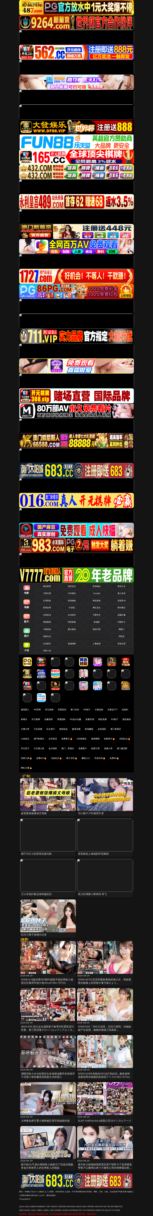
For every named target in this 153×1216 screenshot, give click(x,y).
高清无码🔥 (99, 758)
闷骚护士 (122, 622)
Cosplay (96, 593)
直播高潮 (89, 719)
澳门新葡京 (115, 729)
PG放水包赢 (75, 719)
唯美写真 (97, 629)
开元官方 (25, 748)
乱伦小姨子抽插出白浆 (34, 934)
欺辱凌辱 (47, 607)
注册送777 (112, 709)
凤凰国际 (61, 719)
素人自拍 (122, 593)
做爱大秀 (95, 748)
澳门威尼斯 (122, 748)
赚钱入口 (86, 758)
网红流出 (97, 607)
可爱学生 (97, 615)
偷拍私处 (63, 729)
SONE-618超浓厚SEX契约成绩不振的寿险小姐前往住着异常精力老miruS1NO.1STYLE (47, 981)
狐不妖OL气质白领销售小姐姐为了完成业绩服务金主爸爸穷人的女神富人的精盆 (47, 1166)
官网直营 (62, 709)
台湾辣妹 (47, 600)
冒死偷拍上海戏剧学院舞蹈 (93, 853)
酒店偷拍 (126, 719)
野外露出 (122, 607)
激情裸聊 (95, 738)
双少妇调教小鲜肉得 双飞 (92, 894)
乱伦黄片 (50, 729)
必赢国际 (48, 719)
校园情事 (72, 643)
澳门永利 (75, 709)
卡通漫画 (47, 629)
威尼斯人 (25, 709)
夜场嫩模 (89, 729)
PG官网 (37, 709)
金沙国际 (53, 748)
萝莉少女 (122, 586)
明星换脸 (72, 622)
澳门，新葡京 (67, 748)
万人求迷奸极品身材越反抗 (36, 894)
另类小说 (47, 650)
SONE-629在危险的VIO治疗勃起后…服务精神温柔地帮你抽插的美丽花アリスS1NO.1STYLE (104, 1075)
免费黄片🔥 (109, 738)
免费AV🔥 (114, 758)
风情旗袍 (47, 622)
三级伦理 (47, 593)
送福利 (125, 709)
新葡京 (24, 719)
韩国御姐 (72, 600)
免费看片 (82, 748)
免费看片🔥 (66, 738)
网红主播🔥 (26, 767)
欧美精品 (97, 586)
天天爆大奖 (39, 748)
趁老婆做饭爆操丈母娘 (34, 813)
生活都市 (47, 643)
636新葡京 (82, 738)
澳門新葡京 (39, 738)
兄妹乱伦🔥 (56, 758)
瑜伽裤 (97, 622)
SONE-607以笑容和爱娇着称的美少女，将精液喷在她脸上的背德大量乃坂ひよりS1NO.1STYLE (104, 983)
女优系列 (72, 615)
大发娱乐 (25, 738)
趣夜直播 (76, 729)
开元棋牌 (49, 709)
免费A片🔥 (41, 758)
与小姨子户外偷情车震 (91, 813)
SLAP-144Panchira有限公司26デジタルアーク (104, 1120)
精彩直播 (102, 719)
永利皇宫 (53, 738)
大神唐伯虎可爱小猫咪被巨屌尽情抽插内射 (45, 1120)
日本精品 (72, 593)
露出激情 (72, 629)
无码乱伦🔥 (124, 738)
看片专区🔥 (71, 758)
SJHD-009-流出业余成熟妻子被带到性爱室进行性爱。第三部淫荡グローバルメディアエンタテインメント (48, 1030)
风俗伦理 (122, 643)
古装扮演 (47, 615)
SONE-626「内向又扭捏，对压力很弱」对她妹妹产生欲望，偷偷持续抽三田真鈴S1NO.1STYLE (104, 1030)
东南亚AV (121, 600)
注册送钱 (99, 709)
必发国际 (102, 729)
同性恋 (121, 636)
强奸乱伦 (72, 586)
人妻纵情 (97, 643)
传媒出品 (47, 636)
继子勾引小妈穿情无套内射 (36, 853)
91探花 (72, 607)
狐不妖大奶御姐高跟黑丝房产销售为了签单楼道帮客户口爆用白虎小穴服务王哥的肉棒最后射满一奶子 (105, 1168)
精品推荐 (47, 586)
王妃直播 (38, 729)
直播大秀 (108, 748)
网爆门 (121, 629)
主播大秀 (25, 729)
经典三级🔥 (26, 758)
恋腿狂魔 (122, 615)
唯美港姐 (97, 600)
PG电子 (86, 709)
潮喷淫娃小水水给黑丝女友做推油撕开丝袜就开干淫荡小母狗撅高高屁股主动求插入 (48, 1075)
